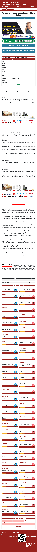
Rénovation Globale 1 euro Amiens (31, 536)
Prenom (3, 63)
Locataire (10, 78)
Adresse (3, 65)
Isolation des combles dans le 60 (30, 537)
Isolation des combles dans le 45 (30, 543)
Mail (2, 73)
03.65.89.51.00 (13, 541)
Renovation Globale (18, 6)
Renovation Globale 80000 (5, 6)
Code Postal (4, 67)
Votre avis (4, 522)
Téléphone (3, 71)
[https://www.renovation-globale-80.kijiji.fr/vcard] (22, 538)
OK (31, 550)
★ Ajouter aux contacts (29, 547)
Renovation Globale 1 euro (31, 6)
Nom (3, 61)
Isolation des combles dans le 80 (30, 544)
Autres (18, 78)
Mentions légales (4, 532)
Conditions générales (16, 532)
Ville (3, 69)
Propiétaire (14, 78)
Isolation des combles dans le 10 (30, 542)
